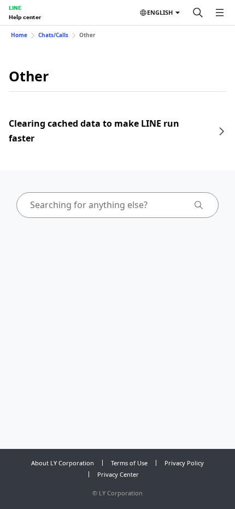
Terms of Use (129, 463)
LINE (15, 7)
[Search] (198, 12)
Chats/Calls (53, 35)
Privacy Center (118, 474)
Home (19, 35)
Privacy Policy (184, 463)
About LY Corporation (62, 463)
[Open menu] (220, 12)
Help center (25, 17)
